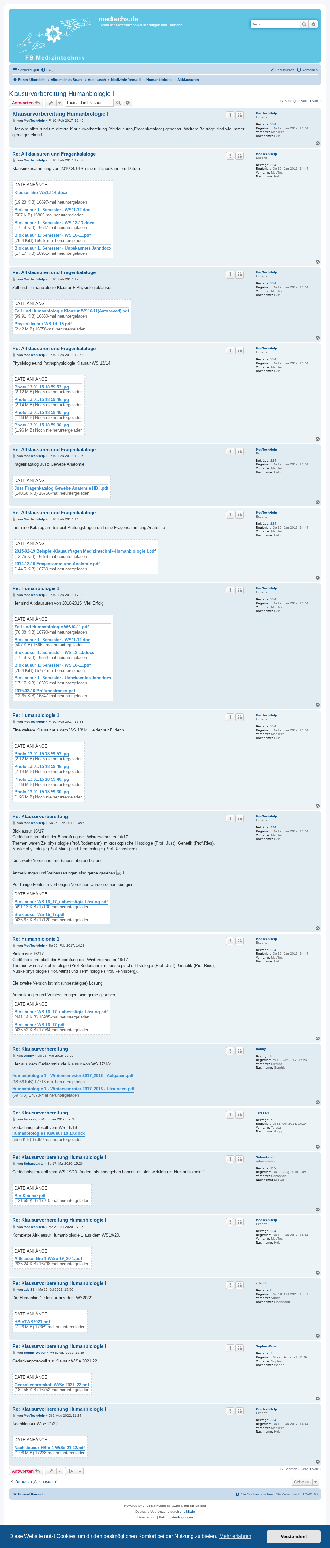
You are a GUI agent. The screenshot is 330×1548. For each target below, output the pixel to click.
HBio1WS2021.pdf (32, 1322)
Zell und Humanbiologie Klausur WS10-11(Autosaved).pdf (72, 311)
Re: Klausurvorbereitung (40, 816)
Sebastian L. (266, 1157)
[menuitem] (47, 70)
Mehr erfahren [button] (235, 1536)
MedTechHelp (266, 113)
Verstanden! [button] (294, 1536)
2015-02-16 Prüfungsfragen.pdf (45, 691)
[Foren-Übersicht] (55, 36)
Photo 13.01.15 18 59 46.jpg (42, 399)
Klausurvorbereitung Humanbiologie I (61, 93)
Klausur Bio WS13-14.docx (41, 192)
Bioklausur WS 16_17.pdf (39, 915)
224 (273, 124)
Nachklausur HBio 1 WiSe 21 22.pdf (50, 1448)
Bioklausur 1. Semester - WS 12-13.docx (54, 223)
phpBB (148, 1505)
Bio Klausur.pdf (30, 1196)
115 (273, 1168)
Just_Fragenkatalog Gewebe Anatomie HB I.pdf (61, 488)
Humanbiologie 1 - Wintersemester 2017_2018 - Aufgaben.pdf (72, 1075)
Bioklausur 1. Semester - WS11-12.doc (52, 210)
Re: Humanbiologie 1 (35, 588)
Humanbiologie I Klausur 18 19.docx (48, 1133)
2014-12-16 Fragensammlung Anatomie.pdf (57, 564)
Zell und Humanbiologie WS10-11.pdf (52, 627)
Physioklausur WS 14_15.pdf (43, 324)
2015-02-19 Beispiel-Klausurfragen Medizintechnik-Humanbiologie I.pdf (85, 551)
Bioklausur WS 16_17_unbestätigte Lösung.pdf (61, 902)
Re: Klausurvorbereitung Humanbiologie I (59, 1157)
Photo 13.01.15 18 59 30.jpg (42, 425)
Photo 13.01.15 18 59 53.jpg (42, 387)
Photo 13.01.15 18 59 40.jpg (42, 412)
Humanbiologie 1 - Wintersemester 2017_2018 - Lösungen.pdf (73, 1088)
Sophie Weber (267, 1346)
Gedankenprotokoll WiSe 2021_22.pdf (52, 1385)
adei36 (261, 1283)
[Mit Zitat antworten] (239, 115)
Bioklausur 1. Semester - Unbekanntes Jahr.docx (63, 248)
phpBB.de (187, 1511)
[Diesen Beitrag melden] (230, 115)
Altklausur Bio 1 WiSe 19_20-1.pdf (48, 1259)
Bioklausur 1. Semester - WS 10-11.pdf (53, 235)
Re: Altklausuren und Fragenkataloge (54, 154)
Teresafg (262, 1112)
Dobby (261, 1049)
